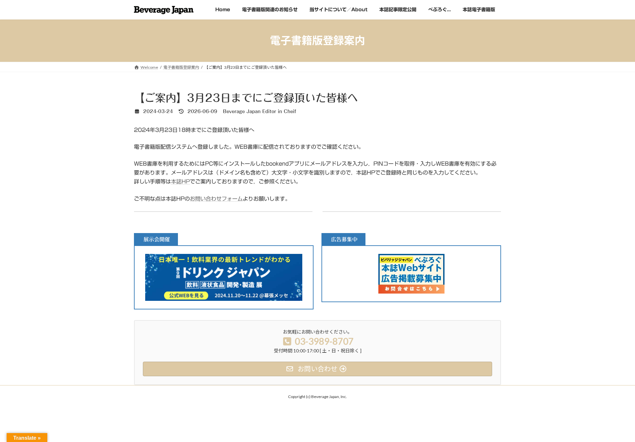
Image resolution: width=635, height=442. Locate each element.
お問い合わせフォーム (216, 198)
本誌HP (180, 181)
